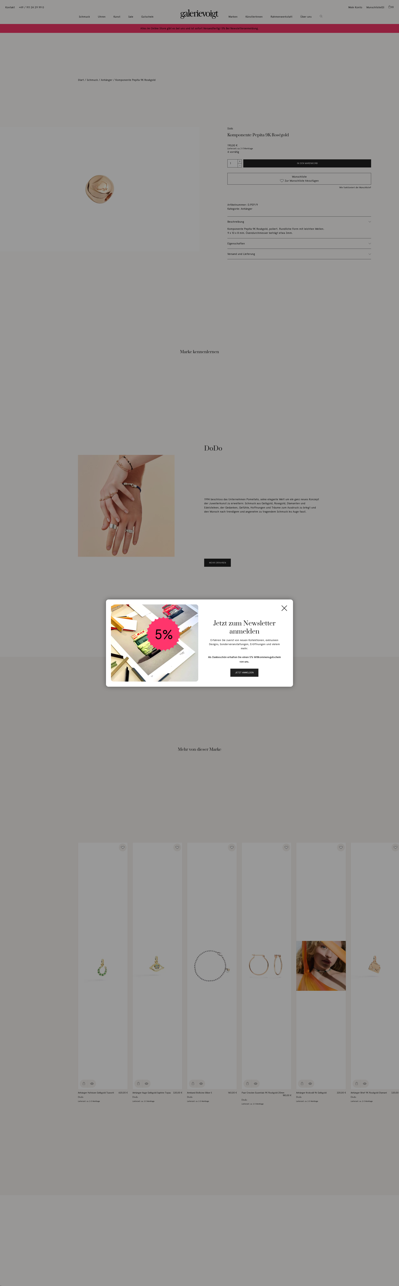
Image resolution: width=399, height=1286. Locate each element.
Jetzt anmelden (244, 672)
